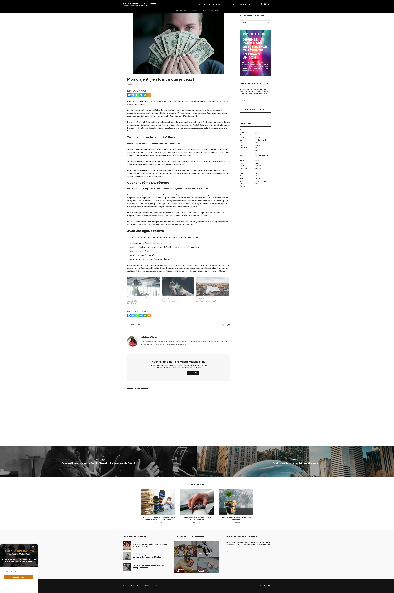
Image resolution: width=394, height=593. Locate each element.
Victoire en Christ (260, 181)
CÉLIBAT (243, 4)
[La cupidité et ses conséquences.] (178, 286)
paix (256, 158)
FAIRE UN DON (204, 4)
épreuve (242, 186)
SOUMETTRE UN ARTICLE (198, 10)
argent (242, 132)
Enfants (242, 145)
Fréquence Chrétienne (140, 3)
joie (256, 150)
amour (257, 130)
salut (241, 171)
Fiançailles (243, 148)
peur (241, 163)
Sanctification (259, 171)
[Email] (145, 95)
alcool (242, 130)
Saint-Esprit (243, 168)
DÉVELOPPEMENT (230, 4)
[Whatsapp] (137, 95)
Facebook (258, 4)
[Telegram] (141, 95)
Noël (241, 158)
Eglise (257, 142)
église (257, 183)
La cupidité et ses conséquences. (172, 297)
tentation (243, 178)
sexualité (258, 173)
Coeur (242, 140)
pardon (242, 160)
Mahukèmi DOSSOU (149, 337)
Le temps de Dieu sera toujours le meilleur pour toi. (197, 519)
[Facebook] (129, 95)
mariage (242, 155)
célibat (242, 142)
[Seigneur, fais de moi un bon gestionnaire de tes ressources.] (143, 286)
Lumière (258, 153)
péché (242, 165)
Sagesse (258, 165)
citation (257, 137)
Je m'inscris (19, 577)
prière (257, 163)
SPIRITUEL (217, 4)
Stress (257, 176)
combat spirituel (260, 140)
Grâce (242, 150)
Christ (242, 137)
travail (257, 178)
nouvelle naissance (261, 155)
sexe (241, 173)
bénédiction (259, 135)
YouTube (265, 4)
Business (243, 135)
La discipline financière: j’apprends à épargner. (236, 519)
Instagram (261, 4)
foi (256, 148)
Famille (257, 145)
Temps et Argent (134, 84)
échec (242, 183)
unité (241, 181)
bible (257, 132)
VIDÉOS (252, 4)
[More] (149, 95)
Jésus (242, 153)
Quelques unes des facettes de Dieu (208, 297)
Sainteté (258, 168)
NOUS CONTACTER (182, 10)
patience (258, 160)
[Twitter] (133, 95)
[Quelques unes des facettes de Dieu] (212, 286)
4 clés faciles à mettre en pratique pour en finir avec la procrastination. (158, 519)
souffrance (243, 176)
